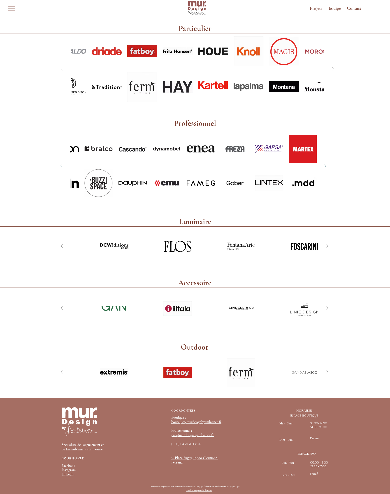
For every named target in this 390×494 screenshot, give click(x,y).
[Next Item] (332, 68)
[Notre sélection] (26, 9)
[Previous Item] (61, 68)
